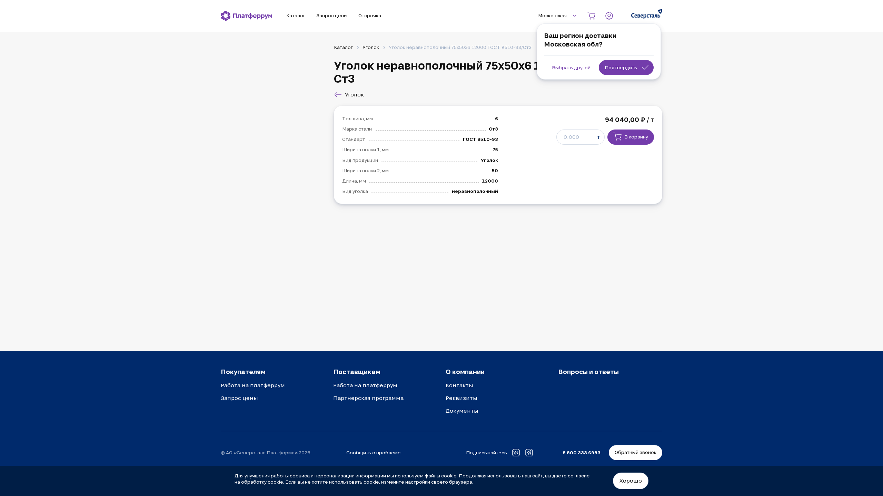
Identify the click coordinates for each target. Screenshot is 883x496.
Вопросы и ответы (588, 371)
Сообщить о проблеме (373, 452)
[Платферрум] (246, 15)
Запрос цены (239, 398)
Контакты (459, 385)
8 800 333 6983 (582, 452)
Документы (462, 410)
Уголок (371, 47)
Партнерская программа (368, 398)
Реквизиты (461, 398)
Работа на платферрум (253, 385)
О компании (465, 371)
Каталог (343, 47)
